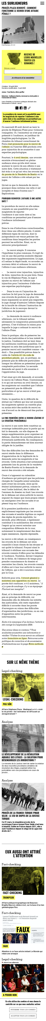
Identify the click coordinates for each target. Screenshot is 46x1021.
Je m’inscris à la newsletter (23, 78)
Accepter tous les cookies (23, 1016)
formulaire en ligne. (17, 638)
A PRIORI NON (10, 995)
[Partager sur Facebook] (21, 108)
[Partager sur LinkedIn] (25, 108)
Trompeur (8, 897)
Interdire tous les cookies (23, 1010)
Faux (5, 946)
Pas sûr (7, 704)
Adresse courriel (9, 68)
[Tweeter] (17, 108)
